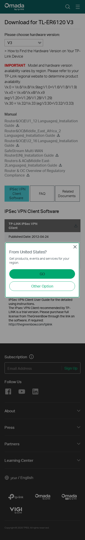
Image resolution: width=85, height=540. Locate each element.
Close (75, 247)
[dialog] (42, 270)
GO (42, 273)
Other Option (42, 286)
